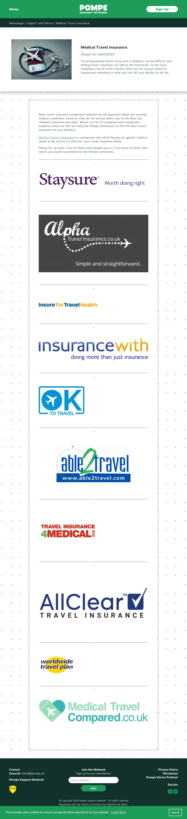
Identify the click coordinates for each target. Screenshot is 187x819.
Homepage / (17, 23)
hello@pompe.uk (33, 773)
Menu (14, 9)
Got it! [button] (175, 812)
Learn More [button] (118, 812)
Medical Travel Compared (56, 137)
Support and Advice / (40, 23)
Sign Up (162, 9)
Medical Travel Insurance (73, 23)
